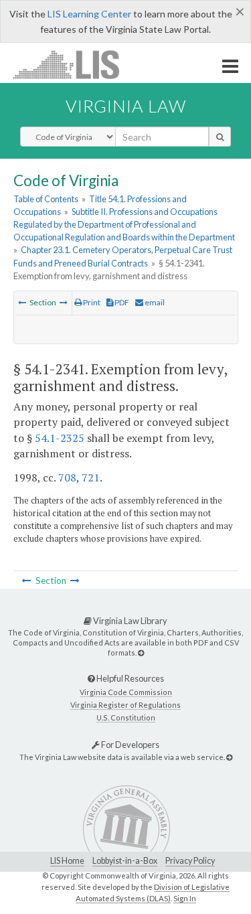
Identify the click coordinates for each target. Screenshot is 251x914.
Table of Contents (45, 199)
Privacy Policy (190, 861)
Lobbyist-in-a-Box (124, 861)
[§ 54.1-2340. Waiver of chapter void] (22, 302)
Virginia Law (126, 106)
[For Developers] (229, 757)
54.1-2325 (59, 438)
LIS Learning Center (89, 13)
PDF (121, 302)
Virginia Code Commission (126, 692)
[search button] (220, 137)
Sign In (184, 898)
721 (91, 477)
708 (67, 477)
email (154, 302)
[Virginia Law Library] (141, 652)
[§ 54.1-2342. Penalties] (64, 302)
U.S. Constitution (125, 717)
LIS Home (67, 861)
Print (91, 302)
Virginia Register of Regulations (125, 704)
